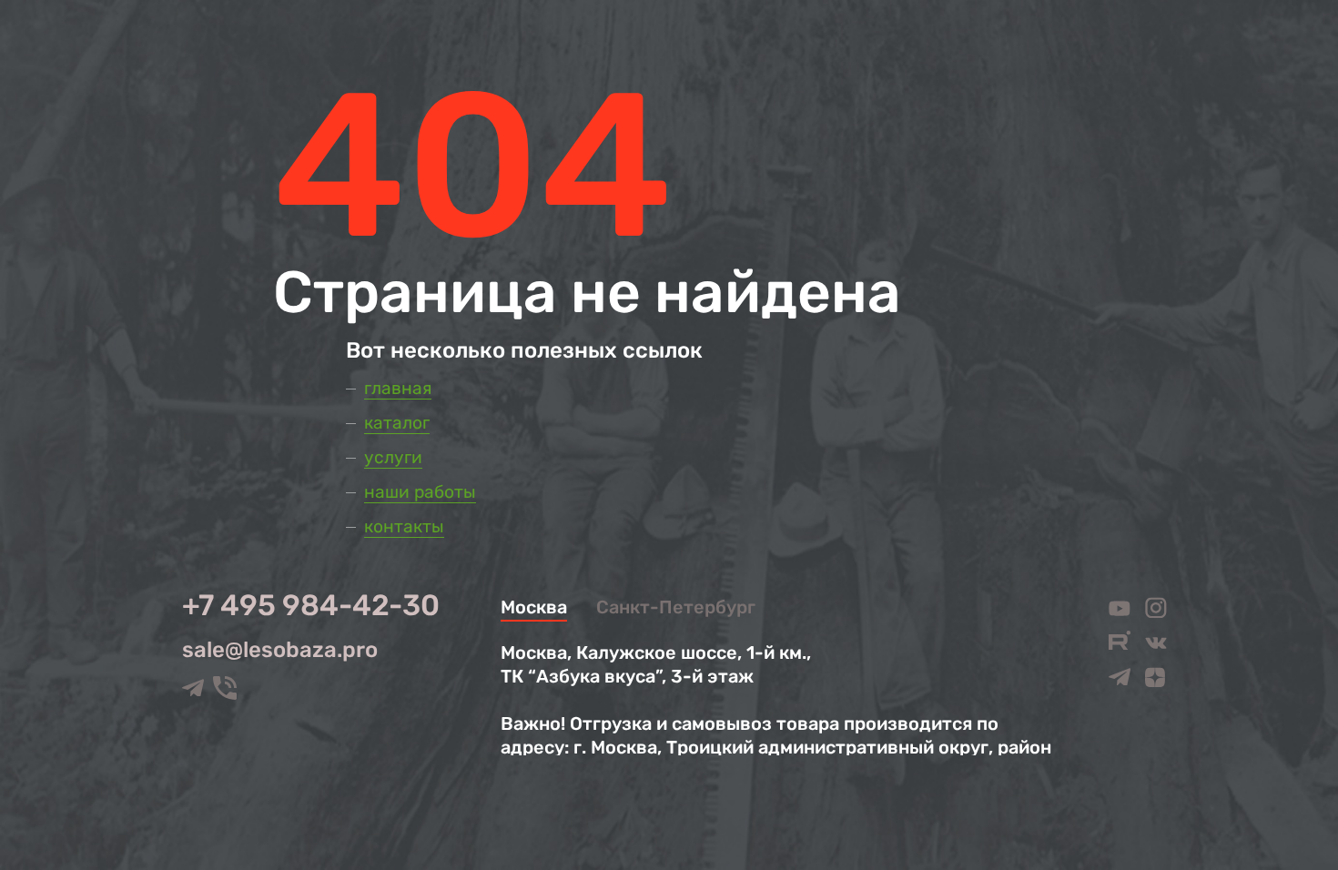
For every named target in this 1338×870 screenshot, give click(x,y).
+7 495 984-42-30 (311, 605)
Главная (397, 388)
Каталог (397, 422)
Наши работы (420, 491)
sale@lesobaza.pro (280, 650)
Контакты (404, 526)
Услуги (393, 457)
